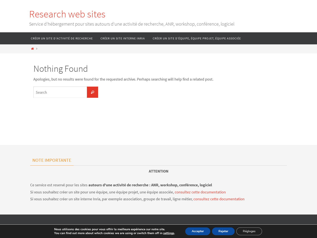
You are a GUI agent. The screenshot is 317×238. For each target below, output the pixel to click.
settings (168, 233)
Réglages (249, 231)
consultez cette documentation (200, 192)
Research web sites (67, 14)
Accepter (198, 231)
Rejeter (223, 231)
